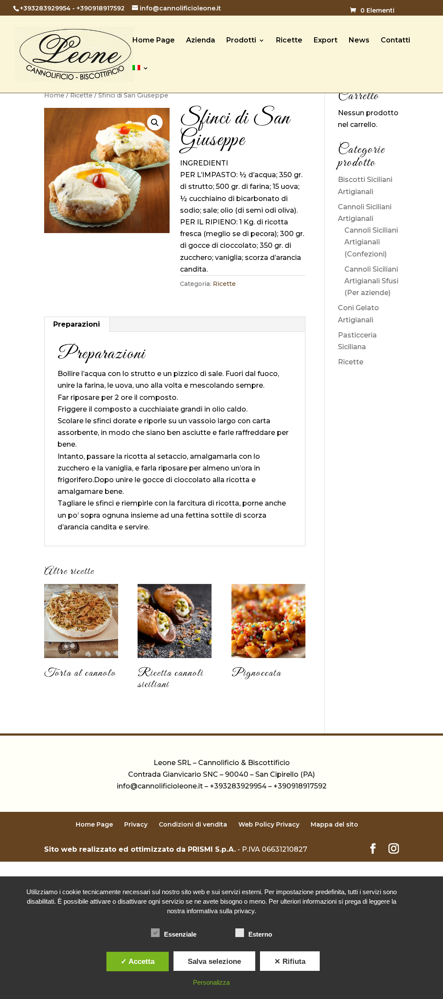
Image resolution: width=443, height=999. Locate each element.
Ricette (289, 40)
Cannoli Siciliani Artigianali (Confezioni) (371, 242)
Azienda (200, 40)
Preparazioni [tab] (76, 324)
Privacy (136, 824)
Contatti (395, 40)
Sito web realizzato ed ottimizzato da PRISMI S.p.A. (140, 849)
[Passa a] (140, 79)
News (359, 40)
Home (54, 95)
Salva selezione (214, 961)
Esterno (260, 934)
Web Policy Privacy (268, 824)
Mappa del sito (334, 824)
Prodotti (241, 40)
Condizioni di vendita (193, 824)
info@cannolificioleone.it (160, 786)
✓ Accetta (137, 961)
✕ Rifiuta (289, 961)
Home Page (153, 40)
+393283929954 (45, 8)
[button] (155, 122)
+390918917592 (101, 8)
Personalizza (211, 982)
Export (325, 40)
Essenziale (180, 934)
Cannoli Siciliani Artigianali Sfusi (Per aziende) (371, 281)
